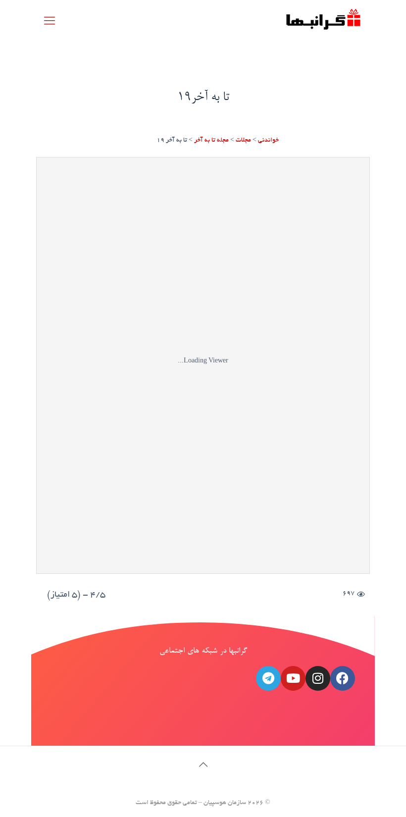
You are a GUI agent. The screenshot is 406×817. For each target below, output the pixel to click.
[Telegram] (268, 678)
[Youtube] (293, 678)
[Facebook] (342, 678)
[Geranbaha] (323, 23)
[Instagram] (317, 678)
